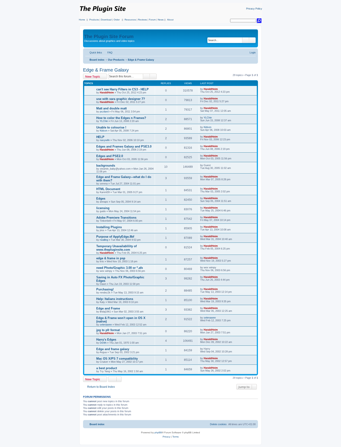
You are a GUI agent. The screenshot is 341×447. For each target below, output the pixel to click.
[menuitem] (108, 52)
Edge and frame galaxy (112, 349)
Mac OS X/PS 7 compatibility (117, 358)
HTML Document (108, 189)
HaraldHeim (107, 92)
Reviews (142, 19)
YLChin (104, 121)
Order (117, 19)
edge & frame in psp (110, 258)
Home (82, 19)
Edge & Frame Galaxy (106, 69)
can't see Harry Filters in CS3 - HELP (122, 89)
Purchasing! (105, 289)
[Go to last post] (220, 89)
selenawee (106, 324)
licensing (102, 208)
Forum (152, 19)
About (170, 19)
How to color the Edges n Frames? (121, 118)
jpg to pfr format (108, 330)
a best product (106, 368)
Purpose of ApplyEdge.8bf (115, 236)
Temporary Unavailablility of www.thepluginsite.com (116, 247)
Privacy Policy (254, 8)
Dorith (103, 342)
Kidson (103, 130)
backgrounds (105, 165)
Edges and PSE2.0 (109, 156)
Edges (100, 198)
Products (94, 19)
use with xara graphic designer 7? (120, 99)
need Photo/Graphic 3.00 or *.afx (119, 268)
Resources (130, 19)
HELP (100, 137)
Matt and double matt (111, 108)
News (161, 19)
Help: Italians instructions (114, 299)
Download (106, 19)
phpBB (158, 432)
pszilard (104, 111)
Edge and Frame (108, 308)
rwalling (104, 239)
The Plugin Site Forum (109, 36)
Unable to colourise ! (111, 127)
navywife (105, 140)
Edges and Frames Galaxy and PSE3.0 (123, 146)
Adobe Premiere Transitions (116, 217)
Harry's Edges (106, 339)
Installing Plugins (109, 227)
